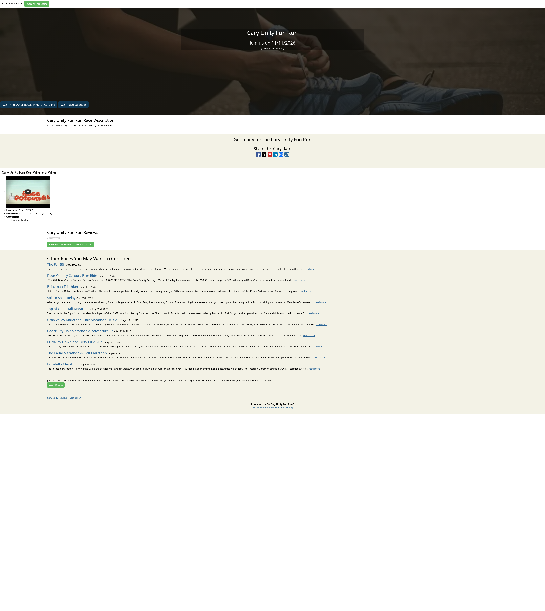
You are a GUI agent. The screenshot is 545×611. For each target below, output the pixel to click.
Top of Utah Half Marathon (68, 308)
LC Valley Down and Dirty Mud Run (75, 342)
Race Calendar (76, 105)
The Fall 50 (55, 264)
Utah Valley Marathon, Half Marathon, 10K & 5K (85, 319)
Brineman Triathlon (62, 286)
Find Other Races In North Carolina (32, 105)
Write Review (56, 385)
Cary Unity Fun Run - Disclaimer (64, 397)
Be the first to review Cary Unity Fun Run (70, 244)
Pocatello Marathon (63, 364)
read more (310, 269)
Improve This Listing (37, 3)
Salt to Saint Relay (61, 297)
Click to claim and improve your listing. (272, 407)
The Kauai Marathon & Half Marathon (77, 353)
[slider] (54, 238)
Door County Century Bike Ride (72, 275)
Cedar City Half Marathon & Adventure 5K (80, 330)
